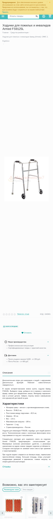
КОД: (42, 314)
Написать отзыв (23, 314)
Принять (5, 12)
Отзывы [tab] (6, 466)
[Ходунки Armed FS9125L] (26, 179)
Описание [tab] (7, 372)
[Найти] (36, 16)
